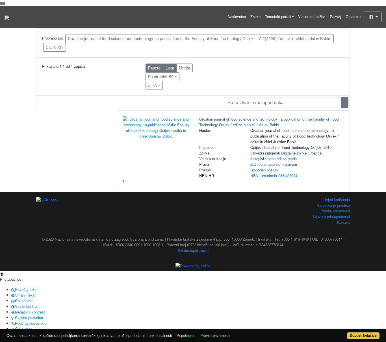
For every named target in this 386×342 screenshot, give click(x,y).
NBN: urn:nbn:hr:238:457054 (273, 175)
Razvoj (335, 16)
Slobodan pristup (264, 170)
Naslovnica (237, 16)
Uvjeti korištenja (336, 199)
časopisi (257, 158)
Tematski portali (278, 16)
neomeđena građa (282, 158)
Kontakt (343, 222)
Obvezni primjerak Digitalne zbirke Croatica (286, 153)
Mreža (184, 68)
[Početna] (7, 17)
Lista (170, 68)
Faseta (154, 68)
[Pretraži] (344, 102)
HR (370, 17)
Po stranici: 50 (161, 76)
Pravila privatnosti (335, 211)
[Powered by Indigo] (193, 265)
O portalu (353, 16)
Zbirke (255, 16)
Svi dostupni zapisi (193, 250)
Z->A (152, 85)
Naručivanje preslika (333, 205)
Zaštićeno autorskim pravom (273, 164)
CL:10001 (54, 47)
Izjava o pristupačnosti (331, 216)
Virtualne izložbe (311, 16)
